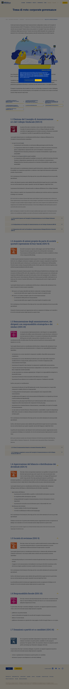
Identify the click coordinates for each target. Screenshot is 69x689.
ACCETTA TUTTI (38, 80)
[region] (34, 76)
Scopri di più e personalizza (29, 80)
